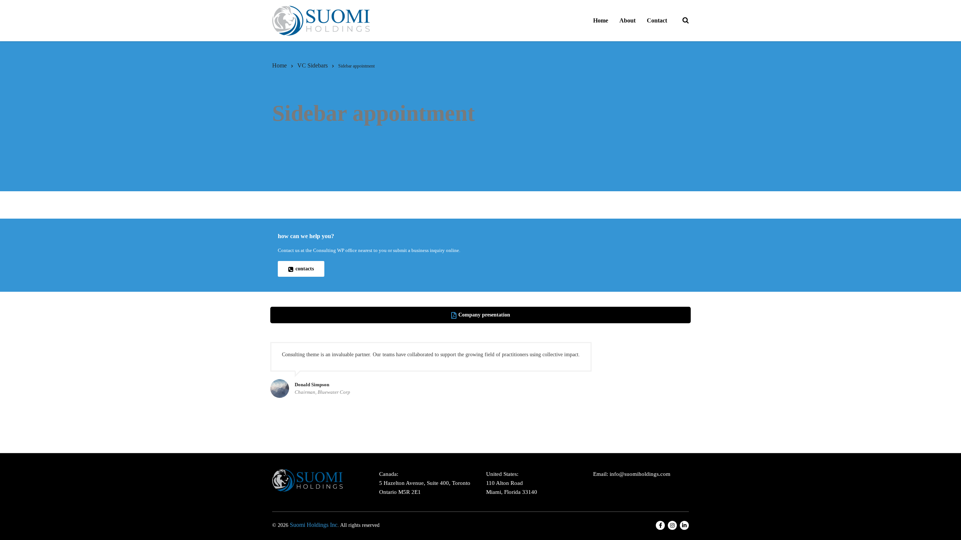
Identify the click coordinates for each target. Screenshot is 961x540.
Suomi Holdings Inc (313, 525)
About (627, 20)
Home (600, 20)
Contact (657, 20)
